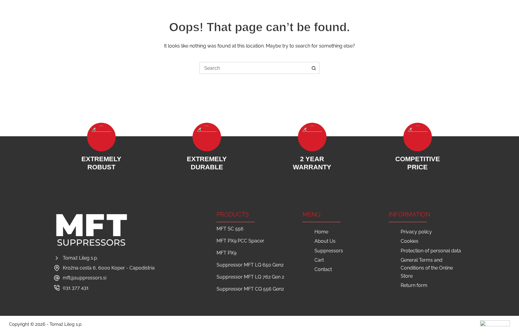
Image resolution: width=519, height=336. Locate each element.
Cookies (409, 241)
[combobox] (254, 68)
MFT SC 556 (230, 229)
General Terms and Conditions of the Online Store (427, 268)
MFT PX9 (226, 253)
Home (202, 18)
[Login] (466, 18)
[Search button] (313, 68)
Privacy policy (416, 232)
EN (507, 18)
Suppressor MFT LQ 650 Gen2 (250, 265)
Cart (290, 18)
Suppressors (260, 18)
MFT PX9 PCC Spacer (240, 241)
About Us (227, 18)
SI (498, 18)
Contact (313, 18)
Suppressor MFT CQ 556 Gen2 (250, 289)
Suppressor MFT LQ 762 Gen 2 (250, 277)
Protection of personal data (431, 251)
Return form (414, 285)
